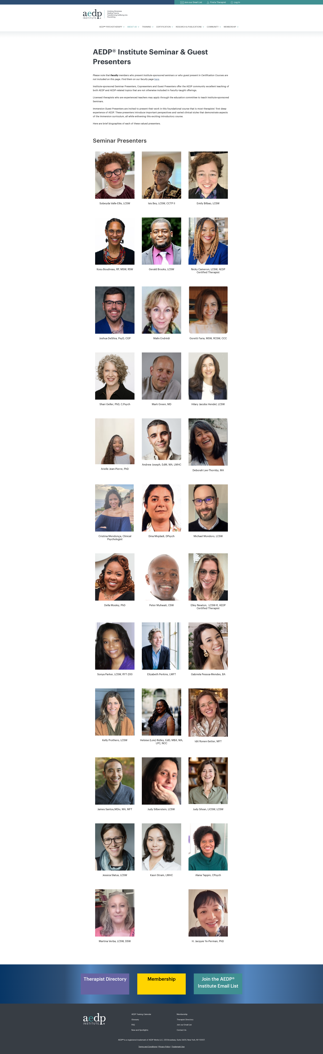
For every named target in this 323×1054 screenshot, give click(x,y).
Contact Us (181, 1030)
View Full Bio (115, 176)
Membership (230, 27)
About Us (132, 27)
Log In (237, 2)
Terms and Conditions (147, 1047)
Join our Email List (193, 2)
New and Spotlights (139, 1030)
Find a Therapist (218, 2)
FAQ (133, 1025)
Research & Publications (189, 27)
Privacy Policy (164, 1047)
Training (146, 27)
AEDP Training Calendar (141, 1014)
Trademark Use (178, 1047)
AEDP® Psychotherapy (110, 27)
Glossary (135, 1020)
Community (213, 27)
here (156, 79)
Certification (163, 27)
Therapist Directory (185, 1020)
